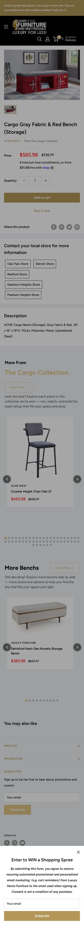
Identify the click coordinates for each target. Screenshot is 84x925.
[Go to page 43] (75, 541)
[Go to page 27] (19, 541)
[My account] (47, 39)
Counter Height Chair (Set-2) (31, 491)
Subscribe (42, 916)
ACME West (12, 141)
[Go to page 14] (51, 538)
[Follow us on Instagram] (15, 843)
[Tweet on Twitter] (69, 227)
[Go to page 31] (33, 541)
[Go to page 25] (12, 541)
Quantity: (10, 180)
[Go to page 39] (61, 541)
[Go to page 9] (33, 538)
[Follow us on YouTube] (22, 843)
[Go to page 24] (9, 541)
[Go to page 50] (51, 545)
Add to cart (42, 198)
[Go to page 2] (9, 538)
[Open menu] (6, 26)
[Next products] (77, 479)
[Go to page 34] (44, 541)
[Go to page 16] (58, 538)
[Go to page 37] (54, 541)
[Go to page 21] (75, 538)
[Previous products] (7, 479)
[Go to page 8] (30, 538)
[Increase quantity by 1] (45, 180)
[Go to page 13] (47, 538)
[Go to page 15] (54, 538)
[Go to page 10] (37, 538)
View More (16, 387)
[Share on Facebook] (54, 227)
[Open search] (39, 39)
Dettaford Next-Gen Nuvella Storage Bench (36, 651)
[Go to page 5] (19, 538)
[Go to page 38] (58, 541)
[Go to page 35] (47, 541)
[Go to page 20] (71, 538)
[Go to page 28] (23, 541)
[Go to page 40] (64, 541)
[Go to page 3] (12, 538)
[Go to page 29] (26, 541)
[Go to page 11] (40, 538)
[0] (55, 39)
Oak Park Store (17, 264)
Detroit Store (45, 264)
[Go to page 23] (6, 541)
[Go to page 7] (26, 538)
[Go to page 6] (23, 538)
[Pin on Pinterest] (61, 227)
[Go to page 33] (40, 541)
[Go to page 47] (40, 545)
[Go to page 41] (68, 541)
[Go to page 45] (33, 545)
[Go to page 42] (71, 541)
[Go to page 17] (61, 538)
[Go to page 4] (16, 538)
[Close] (78, 852)
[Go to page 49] (47, 545)
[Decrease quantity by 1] (24, 180)
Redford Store (17, 274)
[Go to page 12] (44, 538)
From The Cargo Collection (41, 141)
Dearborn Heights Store (23, 284)
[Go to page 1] (5, 538)
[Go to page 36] (51, 541)
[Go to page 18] (64, 538)
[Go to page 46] (37, 545)
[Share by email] (77, 227)
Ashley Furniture (23, 642)
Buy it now (42, 211)
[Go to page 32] (37, 541)
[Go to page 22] (78, 538)
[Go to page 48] (44, 545)
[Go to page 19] (68, 538)
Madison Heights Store (23, 295)
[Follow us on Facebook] (7, 843)
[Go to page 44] (78, 541)
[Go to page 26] (16, 541)
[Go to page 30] (30, 541)
